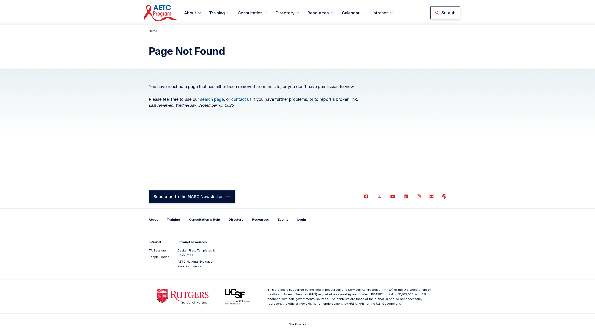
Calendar (351, 12)
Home (153, 31)
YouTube (392, 196)
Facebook (366, 196)
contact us (241, 99)
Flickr (431, 196)
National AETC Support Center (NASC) (160, 13)
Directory (285, 12)
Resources (318, 12)
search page (212, 99)
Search (448, 12)
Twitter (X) (379, 196)
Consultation (250, 12)
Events (283, 219)
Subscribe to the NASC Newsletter (188, 196)
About (190, 12)
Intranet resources (192, 242)
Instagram (419, 196)
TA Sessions (158, 250)
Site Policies (297, 324)
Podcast (444, 196)
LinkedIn (406, 196)
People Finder (159, 257)
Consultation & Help (204, 219)
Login (301, 219)
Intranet (380, 12)
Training (217, 12)
